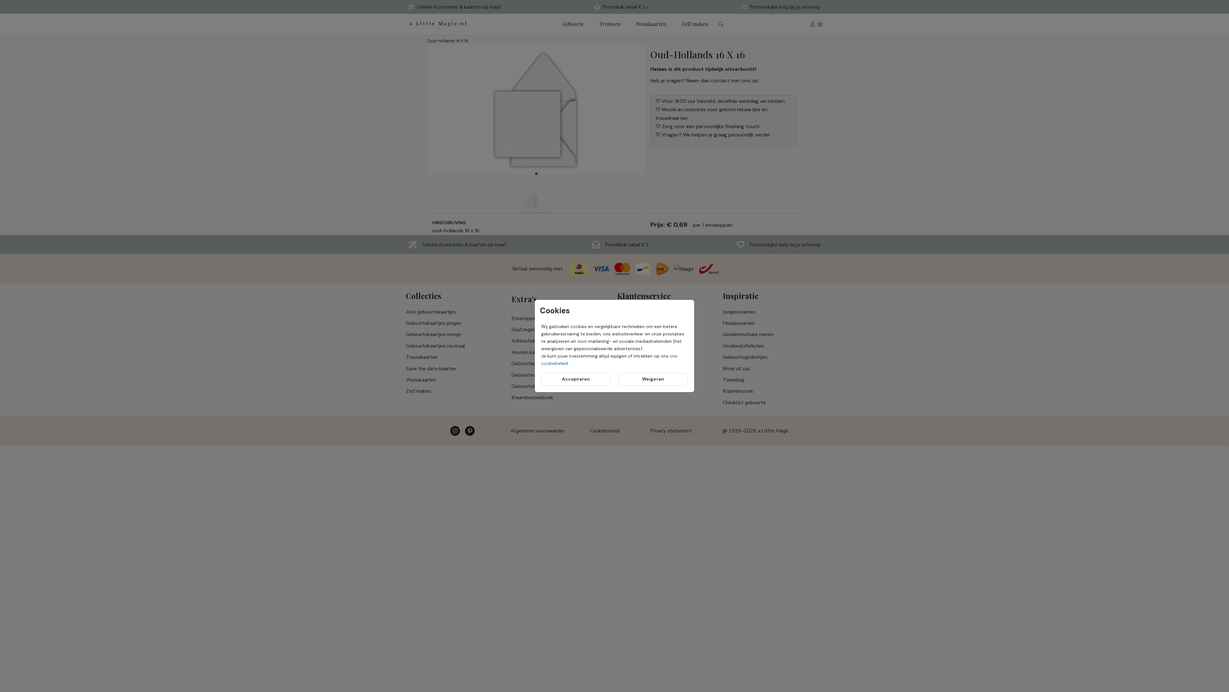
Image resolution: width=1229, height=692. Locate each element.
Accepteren (576, 379)
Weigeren (653, 379)
